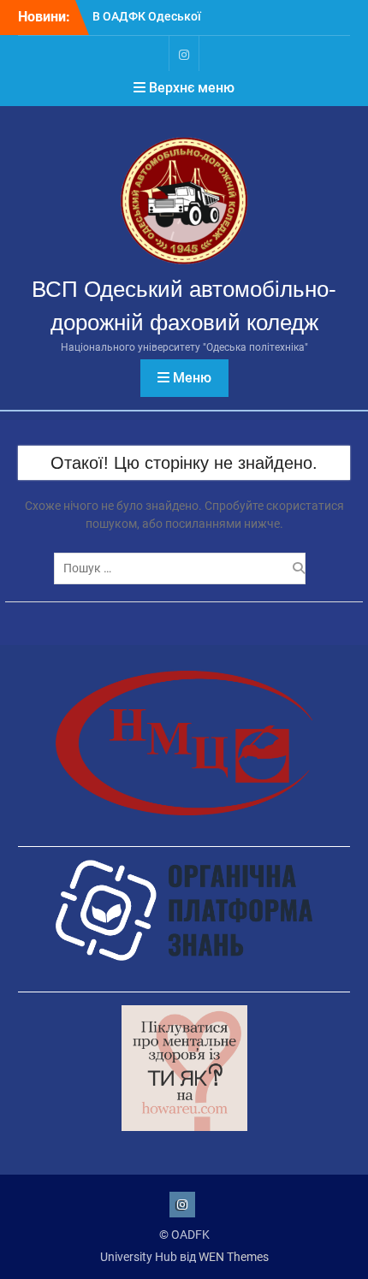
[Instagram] (184, 53)
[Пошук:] (184, 568)
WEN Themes (234, 1257)
